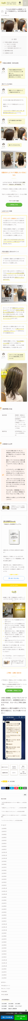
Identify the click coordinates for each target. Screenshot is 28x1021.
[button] (3, 788)
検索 (25, 794)
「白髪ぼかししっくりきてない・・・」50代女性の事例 (13, 807)
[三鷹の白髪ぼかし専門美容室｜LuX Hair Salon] (9, 3)
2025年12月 (4, 852)
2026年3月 (4, 843)
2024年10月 (4, 894)
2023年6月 (4, 942)
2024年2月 (4, 918)
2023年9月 (4, 933)
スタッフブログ (6, 988)
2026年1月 (4, 849)
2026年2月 (4, 846)
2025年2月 (4, 882)
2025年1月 (4, 885)
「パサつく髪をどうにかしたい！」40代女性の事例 (12, 811)
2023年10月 (4, 930)
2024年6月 (4, 906)
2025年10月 (4, 858)
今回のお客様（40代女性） (12, 42)
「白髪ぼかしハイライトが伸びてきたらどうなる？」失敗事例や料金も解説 (17, 507)
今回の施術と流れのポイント (14, 48)
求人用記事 (5, 994)
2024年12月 (4, 888)
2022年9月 (4, 969)
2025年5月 (4, 873)
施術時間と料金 (9, 50)
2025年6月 (4, 870)
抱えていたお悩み (11, 44)
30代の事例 (4, 1003)
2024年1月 (4, 921)
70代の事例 (10, 1006)
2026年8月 (4, 828)
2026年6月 (4, 834)
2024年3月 (4, 915)
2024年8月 (4, 900)
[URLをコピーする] (25, 788)
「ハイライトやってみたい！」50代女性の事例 (11, 820)
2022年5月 (4, 975)
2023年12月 (4, 924)
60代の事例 (4, 1006)
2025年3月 (4, 879)
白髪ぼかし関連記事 (12, 1008)
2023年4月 (4, 948)
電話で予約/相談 (6, 1017)
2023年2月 (4, 954)
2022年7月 (4, 972)
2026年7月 (4, 831)
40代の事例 (12, 781)
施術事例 (5, 781)
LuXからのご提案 (11, 46)
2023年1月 (4, 957)
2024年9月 (4, 897)
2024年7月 (4, 903)
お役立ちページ (6, 985)
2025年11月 (4, 855)
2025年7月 (4, 867)
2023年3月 (4, 951)
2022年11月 (4, 963)
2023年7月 (4, 939)
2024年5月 (4, 909)
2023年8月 (4, 936)
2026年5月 (4, 837)
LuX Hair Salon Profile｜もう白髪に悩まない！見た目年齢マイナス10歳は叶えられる (17, 662)
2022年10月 (4, 966)
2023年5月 (4, 945)
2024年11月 (4, 891)
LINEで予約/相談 (20, 1016)
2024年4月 (4, 912)
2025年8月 (4, 864)
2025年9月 (4, 861)
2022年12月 (4, 960)
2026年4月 (4, 840)
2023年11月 (4, 927)
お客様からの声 (9, 53)
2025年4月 (4, 876)
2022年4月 (4, 978)
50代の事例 (17, 1003)
